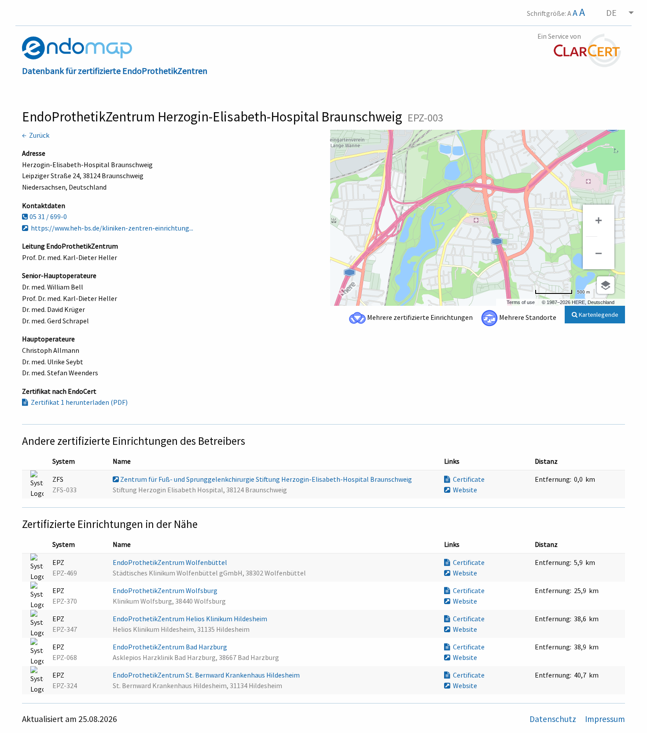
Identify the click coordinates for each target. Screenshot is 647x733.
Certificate (467, 479)
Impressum (605, 719)
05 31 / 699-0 (47, 216)
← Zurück (35, 135)
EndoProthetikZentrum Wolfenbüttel (170, 562)
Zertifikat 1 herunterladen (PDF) (78, 402)
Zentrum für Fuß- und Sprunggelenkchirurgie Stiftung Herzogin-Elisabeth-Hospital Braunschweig (266, 479)
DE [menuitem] (611, 12)
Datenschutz (553, 719)
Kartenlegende (597, 315)
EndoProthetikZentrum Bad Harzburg (170, 646)
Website (463, 489)
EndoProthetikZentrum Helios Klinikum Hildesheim (190, 618)
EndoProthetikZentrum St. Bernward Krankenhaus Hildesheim (207, 675)
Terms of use (521, 302)
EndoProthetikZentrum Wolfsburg (166, 590)
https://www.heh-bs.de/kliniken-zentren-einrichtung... (110, 228)
